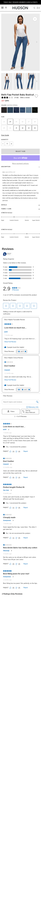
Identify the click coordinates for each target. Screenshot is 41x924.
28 (35, 122)
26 (22, 122)
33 (28, 128)
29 (4, 128)
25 (16, 122)
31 (16, 128)
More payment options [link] (20, 163)
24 (10, 122)
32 (22, 128)
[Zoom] (35, 19)
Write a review (25, 97)
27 (28, 122)
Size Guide (5, 135)
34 (35, 128)
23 (4, 122)
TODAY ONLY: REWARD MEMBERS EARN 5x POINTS (20, 2)
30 (10, 128)
